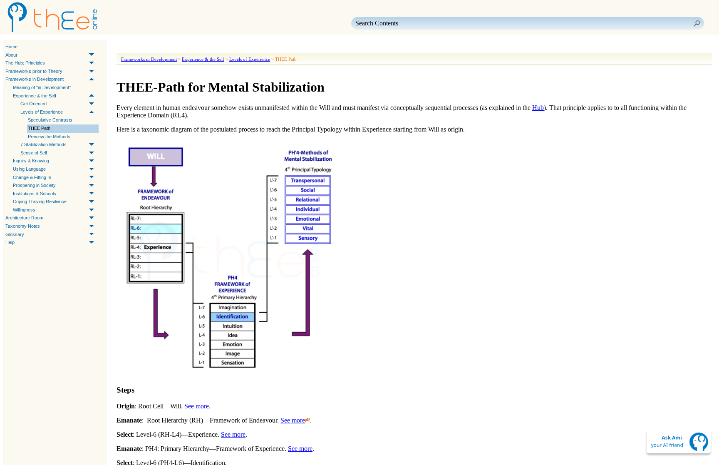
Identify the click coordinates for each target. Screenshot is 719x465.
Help (10, 242)
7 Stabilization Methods (43, 144)
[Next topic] (135, 47)
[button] (696, 23)
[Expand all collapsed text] (179, 47)
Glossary (14, 234)
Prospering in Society (34, 185)
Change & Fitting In (32, 177)
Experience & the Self (34, 95)
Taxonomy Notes (22, 226)
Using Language (29, 169)
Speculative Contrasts (50, 119)
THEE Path (39, 128)
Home (11, 46)
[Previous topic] (124, 47)
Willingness (24, 209)
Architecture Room (24, 217)
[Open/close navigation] (149, 47)
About (11, 54)
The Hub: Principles (25, 62)
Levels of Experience (41, 111)
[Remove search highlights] (194, 47)
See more (196, 406)
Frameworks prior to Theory (33, 71)
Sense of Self (33, 152)
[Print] (164, 47)
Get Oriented (33, 103)
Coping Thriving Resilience (40, 201)
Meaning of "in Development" (42, 87)
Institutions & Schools (34, 193)
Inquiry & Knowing (31, 160)
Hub (538, 107)
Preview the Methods (49, 136)
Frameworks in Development (34, 79)
